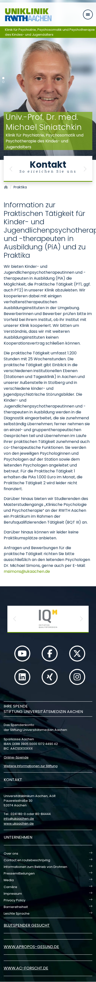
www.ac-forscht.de (26, 968)
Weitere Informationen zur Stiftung (31, 766)
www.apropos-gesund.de (31, 947)
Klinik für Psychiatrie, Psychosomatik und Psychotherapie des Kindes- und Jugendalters (50, 32)
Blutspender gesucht (27, 925)
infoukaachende (19, 818)
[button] (11, 169)
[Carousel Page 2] (3, 82)
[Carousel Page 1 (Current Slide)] (3, 78)
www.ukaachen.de (19, 823)
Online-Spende (16, 757)
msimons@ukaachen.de (27, 571)
